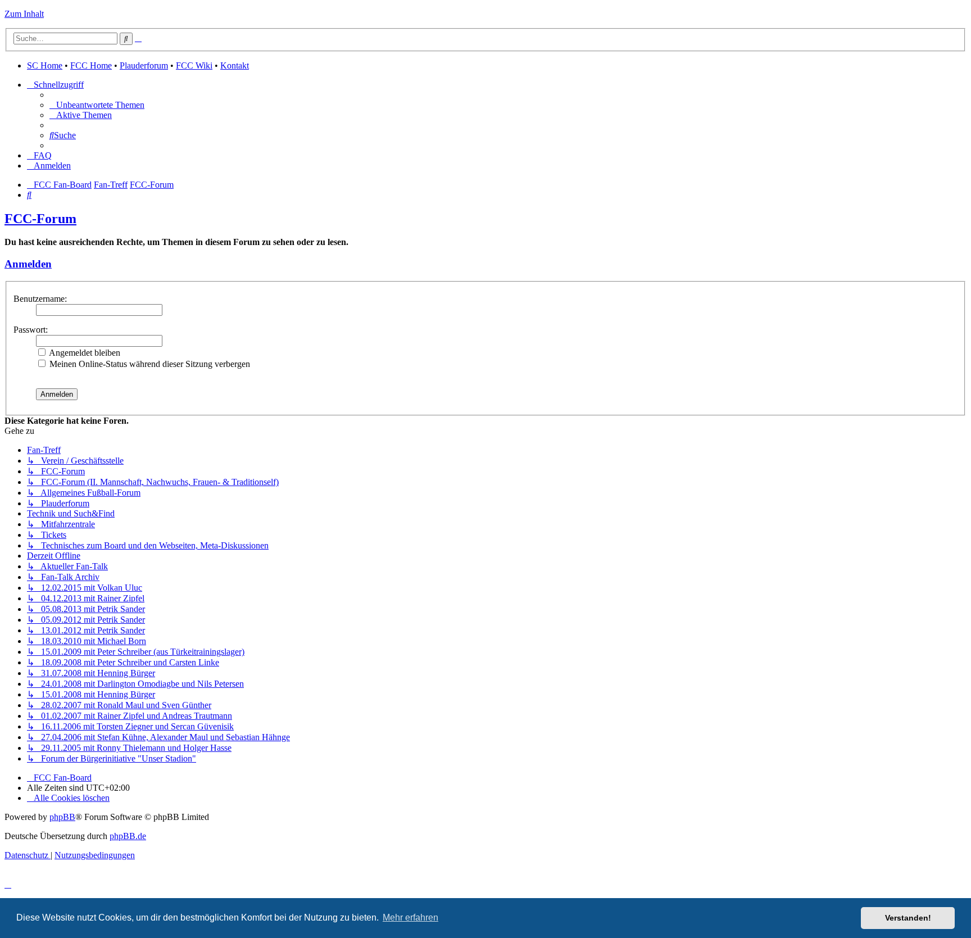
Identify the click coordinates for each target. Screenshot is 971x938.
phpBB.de (128, 836)
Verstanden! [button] (908, 917)
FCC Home (91, 65)
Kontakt (234, 65)
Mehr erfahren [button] (410, 917)
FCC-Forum (40, 218)
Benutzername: (40, 298)
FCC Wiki (194, 65)
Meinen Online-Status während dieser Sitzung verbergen (148, 364)
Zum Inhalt (24, 14)
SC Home (44, 65)
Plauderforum (144, 65)
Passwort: (30, 329)
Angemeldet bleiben (83, 352)
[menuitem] (96, 105)
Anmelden (28, 264)
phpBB (62, 817)
